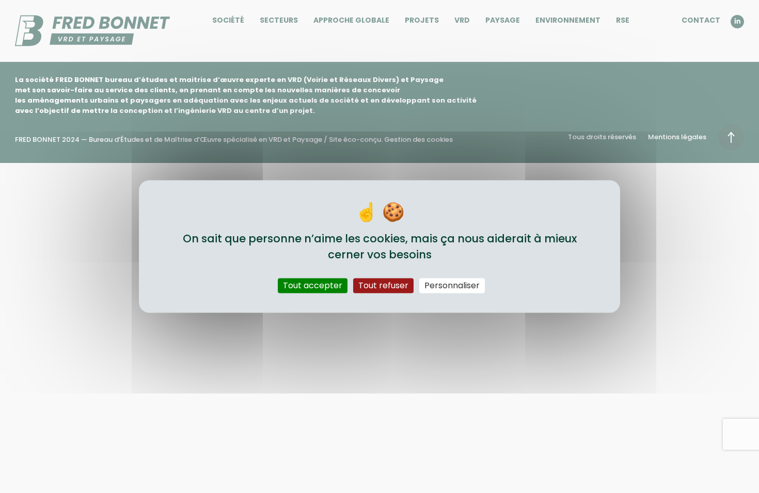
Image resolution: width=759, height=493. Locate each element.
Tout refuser (383, 285)
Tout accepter (312, 285)
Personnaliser (452, 285)
